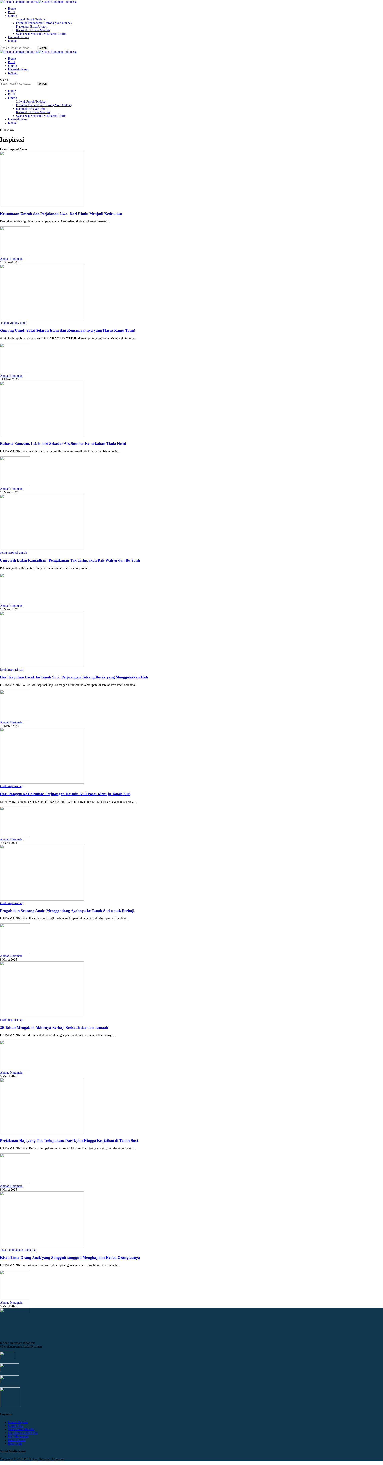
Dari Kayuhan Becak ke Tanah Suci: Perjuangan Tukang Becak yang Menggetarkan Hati (74, 677)
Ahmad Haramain (11, 258)
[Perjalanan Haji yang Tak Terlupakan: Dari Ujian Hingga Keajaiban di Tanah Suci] (42, 1133)
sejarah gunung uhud (13, 322)
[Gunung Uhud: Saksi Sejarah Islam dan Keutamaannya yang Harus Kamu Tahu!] (42, 319)
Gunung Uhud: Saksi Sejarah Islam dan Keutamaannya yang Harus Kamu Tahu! (67, 330)
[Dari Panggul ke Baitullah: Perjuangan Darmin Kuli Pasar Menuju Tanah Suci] (42, 782)
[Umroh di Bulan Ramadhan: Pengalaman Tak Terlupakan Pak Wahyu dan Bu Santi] (42, 549)
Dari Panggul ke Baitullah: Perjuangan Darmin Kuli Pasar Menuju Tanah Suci (65, 794)
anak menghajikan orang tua (18, 1249)
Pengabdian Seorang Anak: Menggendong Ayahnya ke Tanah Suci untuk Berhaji (67, 911)
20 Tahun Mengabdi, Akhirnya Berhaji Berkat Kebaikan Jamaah (54, 1027)
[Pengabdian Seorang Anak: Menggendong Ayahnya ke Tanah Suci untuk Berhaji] (42, 899)
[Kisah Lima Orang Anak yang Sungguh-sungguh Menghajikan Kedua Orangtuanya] (42, 1246)
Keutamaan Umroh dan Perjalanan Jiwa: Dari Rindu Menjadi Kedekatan (61, 214)
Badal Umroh (16, 1440)
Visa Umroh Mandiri (21, 1429)
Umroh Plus (15, 1425)
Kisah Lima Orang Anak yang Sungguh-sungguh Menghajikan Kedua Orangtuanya (70, 1257)
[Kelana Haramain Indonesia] (38, 1)
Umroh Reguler (18, 1422)
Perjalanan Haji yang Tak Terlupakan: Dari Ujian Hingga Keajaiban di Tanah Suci (69, 1140)
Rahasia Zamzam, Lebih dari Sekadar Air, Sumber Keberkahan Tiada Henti (63, 443)
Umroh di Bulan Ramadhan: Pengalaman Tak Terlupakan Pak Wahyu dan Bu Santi (70, 560)
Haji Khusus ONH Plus (23, 1432)
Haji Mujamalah (18, 1436)
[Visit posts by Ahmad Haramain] (15, 255)
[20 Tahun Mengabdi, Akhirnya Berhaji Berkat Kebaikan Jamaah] (42, 1016)
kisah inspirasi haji (11, 669)
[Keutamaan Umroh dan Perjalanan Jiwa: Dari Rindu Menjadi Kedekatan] (42, 206)
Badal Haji (15, 1443)
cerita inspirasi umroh (13, 552)
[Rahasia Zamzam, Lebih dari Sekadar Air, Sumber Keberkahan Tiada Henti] (42, 436)
